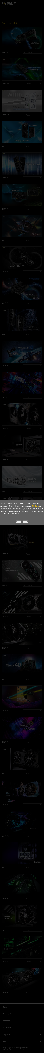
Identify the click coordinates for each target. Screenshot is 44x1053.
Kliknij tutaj (35, 506)
